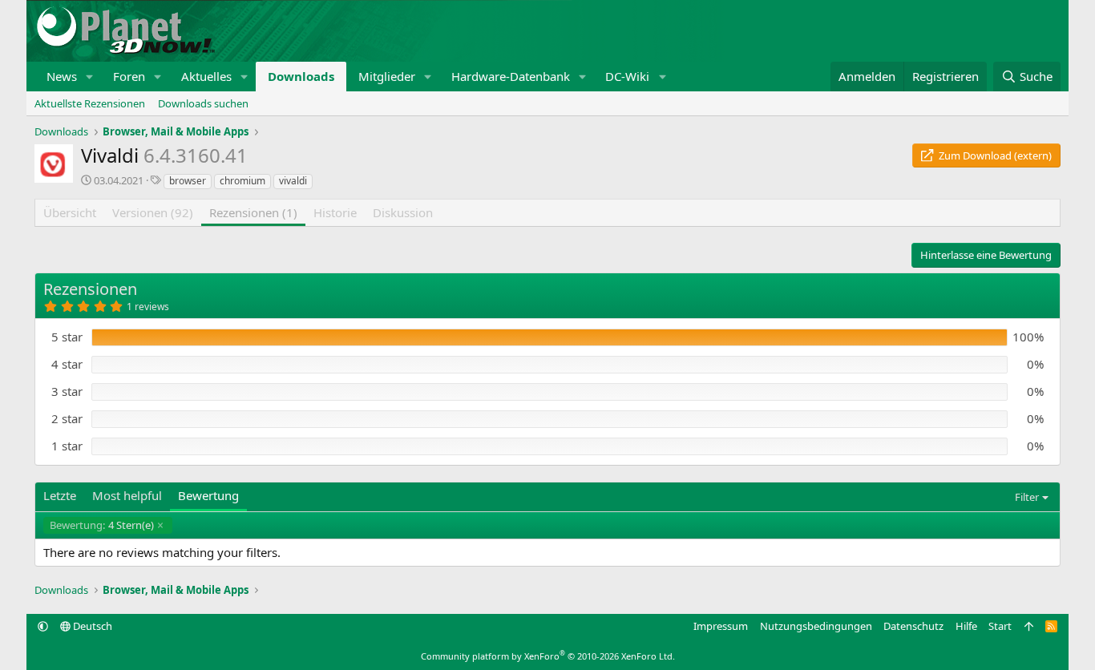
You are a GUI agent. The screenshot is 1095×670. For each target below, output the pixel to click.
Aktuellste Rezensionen (89, 103)
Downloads (301, 76)
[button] (90, 76)
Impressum (720, 626)
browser (187, 181)
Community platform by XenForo (548, 656)
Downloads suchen (203, 103)
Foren (129, 76)
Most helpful (127, 495)
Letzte (59, 495)
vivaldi (293, 181)
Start (1000, 626)
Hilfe (966, 626)
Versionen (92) (152, 212)
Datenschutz (913, 626)
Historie (335, 212)
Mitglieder (386, 76)
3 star (67, 391)
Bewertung (208, 495)
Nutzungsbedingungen (816, 626)
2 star (67, 418)
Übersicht (69, 212)
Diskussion (403, 212)
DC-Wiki (627, 76)
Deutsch (91, 626)
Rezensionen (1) (253, 212)
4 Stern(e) (102, 525)
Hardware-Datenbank (510, 76)
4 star (67, 364)
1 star (67, 446)
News (61, 76)
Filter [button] (1027, 497)
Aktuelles (206, 76)
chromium (242, 181)
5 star (67, 337)
